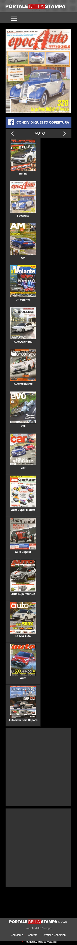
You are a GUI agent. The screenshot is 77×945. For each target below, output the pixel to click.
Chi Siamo (17, 935)
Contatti (32, 935)
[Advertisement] (38, 766)
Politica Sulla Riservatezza (40, 942)
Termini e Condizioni (54, 935)
